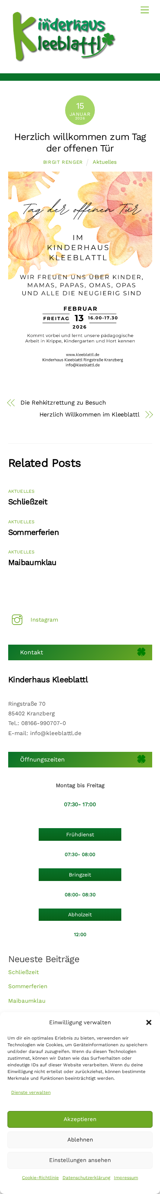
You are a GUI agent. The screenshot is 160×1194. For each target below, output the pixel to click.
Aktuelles (105, 162)
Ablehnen (80, 1139)
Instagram (43, 619)
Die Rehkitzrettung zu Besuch (63, 402)
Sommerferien (33, 532)
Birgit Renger (63, 162)
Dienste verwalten (31, 1092)
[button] (149, 1022)
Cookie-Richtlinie (40, 1177)
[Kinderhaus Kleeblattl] (64, 60)
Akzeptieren (80, 1119)
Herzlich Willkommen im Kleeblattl (89, 414)
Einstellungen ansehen (80, 1160)
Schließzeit (28, 501)
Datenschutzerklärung (86, 1177)
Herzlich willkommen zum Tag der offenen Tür (80, 142)
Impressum (126, 1177)
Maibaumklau (32, 562)
